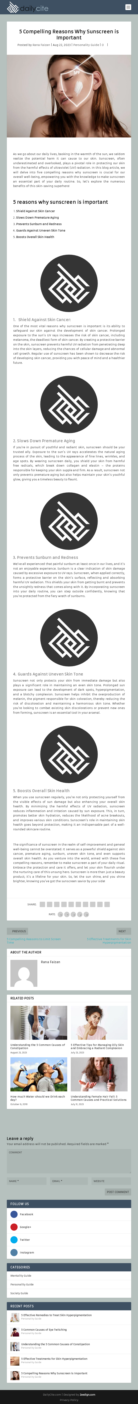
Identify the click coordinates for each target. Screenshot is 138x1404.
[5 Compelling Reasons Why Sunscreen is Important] (14, 1375)
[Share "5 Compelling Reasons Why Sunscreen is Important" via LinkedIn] (78, 904)
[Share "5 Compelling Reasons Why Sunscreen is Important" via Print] (107, 904)
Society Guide (19, 1293)
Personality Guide (86, 45)
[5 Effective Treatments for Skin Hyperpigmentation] (14, 1361)
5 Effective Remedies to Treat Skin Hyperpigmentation (56, 1315)
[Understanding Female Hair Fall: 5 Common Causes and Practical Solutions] (99, 1074)
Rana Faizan (41, 45)
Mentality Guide (20, 1275)
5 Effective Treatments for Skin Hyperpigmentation (54, 1358)
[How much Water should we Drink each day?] (38, 1074)
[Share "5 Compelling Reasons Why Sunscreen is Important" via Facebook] (42, 904)
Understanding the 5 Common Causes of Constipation (55, 1344)
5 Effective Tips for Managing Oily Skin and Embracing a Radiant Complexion (97, 1046)
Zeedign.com (87, 1394)
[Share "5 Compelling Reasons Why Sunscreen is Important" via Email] (100, 904)
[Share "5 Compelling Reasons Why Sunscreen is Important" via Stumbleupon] (92, 904)
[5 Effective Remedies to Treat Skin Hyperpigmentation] (14, 1317)
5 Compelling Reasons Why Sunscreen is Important (54, 1373)
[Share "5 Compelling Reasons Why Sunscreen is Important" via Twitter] (49, 904)
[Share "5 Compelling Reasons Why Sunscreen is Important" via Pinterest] (71, 904)
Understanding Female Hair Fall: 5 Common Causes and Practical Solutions (99, 1098)
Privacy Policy (69, 1400)
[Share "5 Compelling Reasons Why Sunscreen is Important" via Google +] (56, 904)
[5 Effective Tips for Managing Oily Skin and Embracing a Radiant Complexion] (99, 1023)
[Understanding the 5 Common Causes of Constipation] (38, 1023)
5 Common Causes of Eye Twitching (44, 1329)
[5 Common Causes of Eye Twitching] (14, 1332)
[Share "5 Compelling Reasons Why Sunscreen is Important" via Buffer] (85, 904)
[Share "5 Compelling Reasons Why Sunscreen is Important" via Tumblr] (64, 904)
